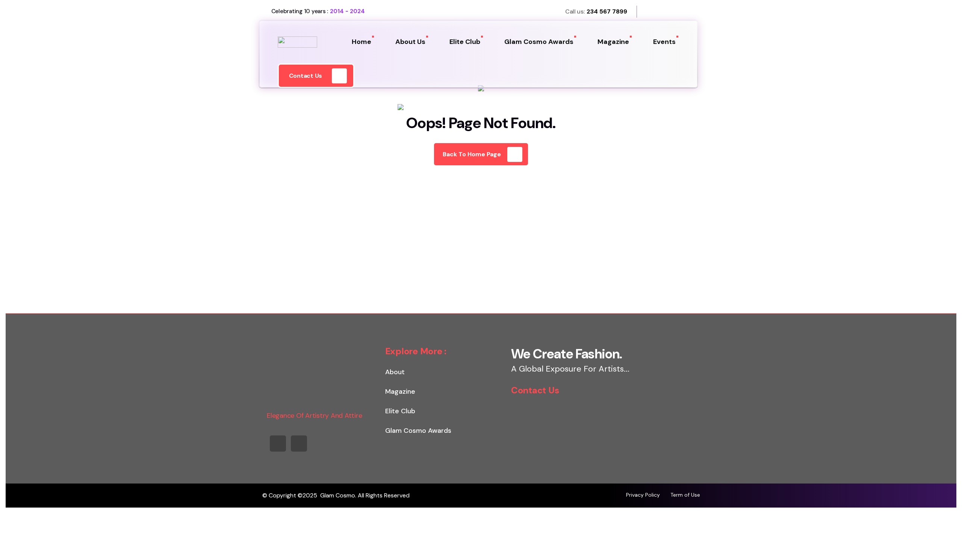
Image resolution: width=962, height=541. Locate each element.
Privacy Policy (643, 494)
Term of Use (685, 494)
